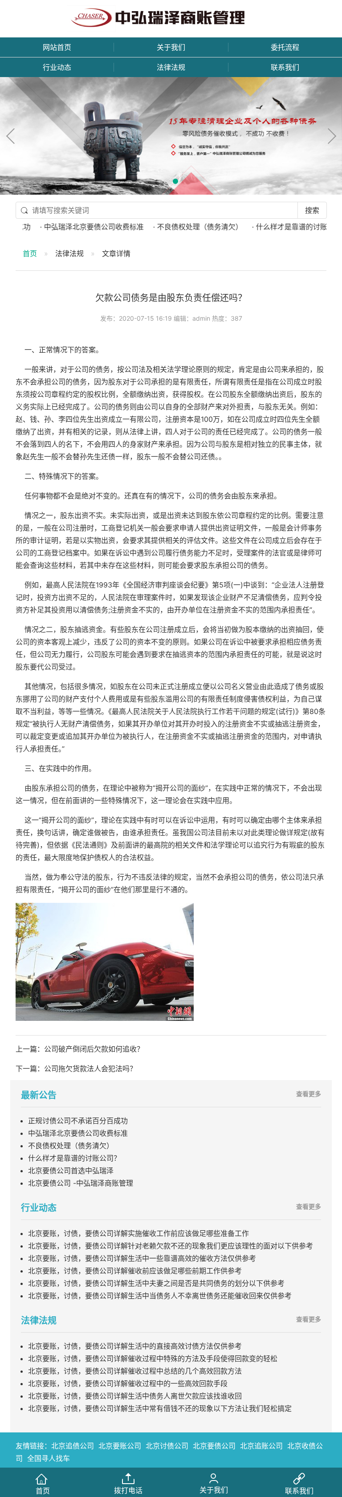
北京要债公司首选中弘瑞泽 (71, 1170)
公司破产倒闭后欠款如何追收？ (94, 1048)
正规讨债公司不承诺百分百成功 (78, 1120)
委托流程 (285, 47)
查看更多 (308, 1093)
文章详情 (116, 253)
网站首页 (57, 47)
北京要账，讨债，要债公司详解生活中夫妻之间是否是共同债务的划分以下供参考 (156, 1283)
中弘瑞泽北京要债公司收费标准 (78, 1133)
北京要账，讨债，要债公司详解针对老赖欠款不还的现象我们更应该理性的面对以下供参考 (170, 1245)
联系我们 (285, 67)
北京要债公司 (214, 1445)
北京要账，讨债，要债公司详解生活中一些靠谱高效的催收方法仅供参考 (142, 1258)
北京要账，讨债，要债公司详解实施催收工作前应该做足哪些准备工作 (138, 1233)
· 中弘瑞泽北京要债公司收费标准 (73, 226)
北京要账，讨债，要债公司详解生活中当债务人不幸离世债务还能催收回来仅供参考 (160, 1295)
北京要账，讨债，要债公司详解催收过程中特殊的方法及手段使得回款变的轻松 (152, 1358)
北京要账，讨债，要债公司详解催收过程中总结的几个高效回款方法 (135, 1370)
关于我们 (171, 47)
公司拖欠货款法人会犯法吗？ (90, 1068)
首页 (30, 253)
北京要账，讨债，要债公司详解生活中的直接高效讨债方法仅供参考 (135, 1346)
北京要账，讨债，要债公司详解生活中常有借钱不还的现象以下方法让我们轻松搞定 (160, 1408)
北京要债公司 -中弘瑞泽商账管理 (80, 1183)
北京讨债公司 (167, 1445)
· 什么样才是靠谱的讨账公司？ (280, 226)
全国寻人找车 (48, 1458)
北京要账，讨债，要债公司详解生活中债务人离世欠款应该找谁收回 (135, 1395)
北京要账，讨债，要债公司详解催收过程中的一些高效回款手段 (128, 1383)
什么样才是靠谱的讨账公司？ (74, 1158)
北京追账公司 (261, 1445)
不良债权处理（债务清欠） (71, 1145)
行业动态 (57, 67)
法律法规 (171, 67)
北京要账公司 (119, 1445)
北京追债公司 (72, 1445)
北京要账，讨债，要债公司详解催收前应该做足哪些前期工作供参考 (135, 1270)
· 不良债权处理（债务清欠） (179, 226)
